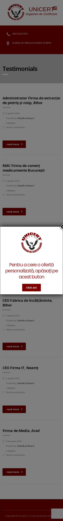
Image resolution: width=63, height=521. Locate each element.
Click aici (31, 287)
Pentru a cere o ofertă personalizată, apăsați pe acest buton (31, 271)
